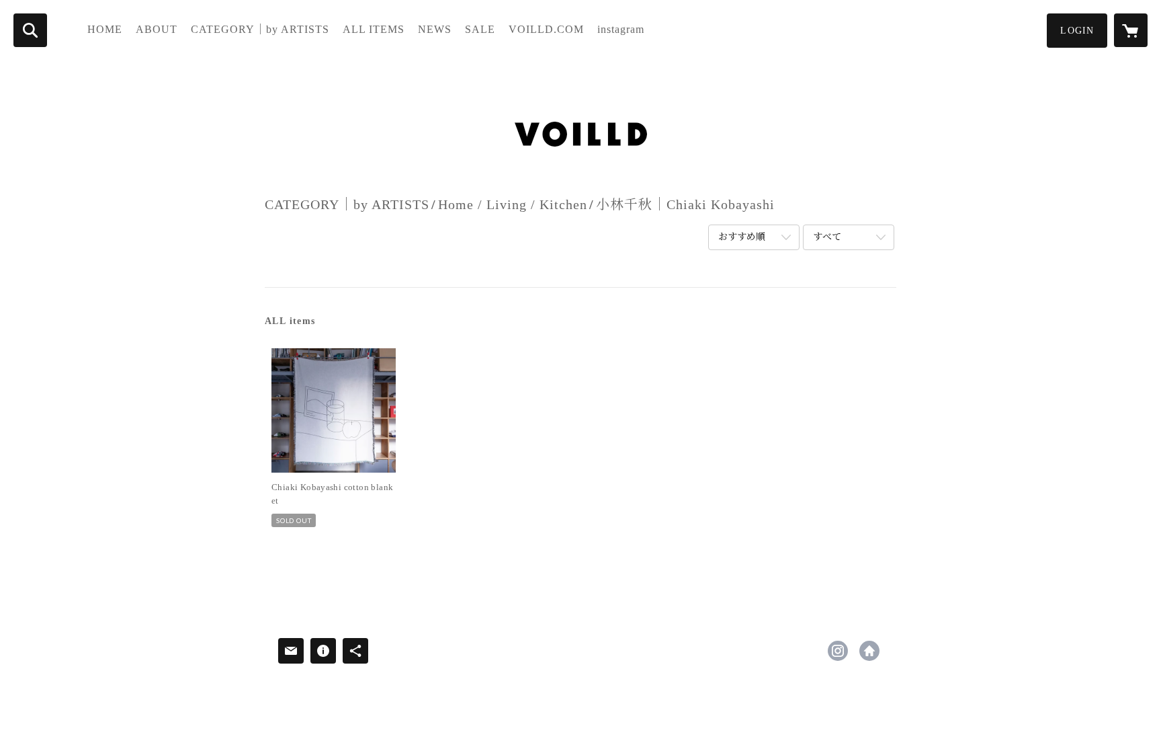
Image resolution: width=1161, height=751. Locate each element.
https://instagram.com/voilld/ (838, 651)
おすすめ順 (741, 237)
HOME (104, 29)
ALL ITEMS (373, 29)
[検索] (30, 30)
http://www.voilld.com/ (869, 651)
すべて (827, 237)
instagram (620, 29)
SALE (480, 29)
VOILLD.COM (546, 29)
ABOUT (156, 29)
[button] (1077, 30)
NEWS (435, 29)
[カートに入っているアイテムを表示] (1131, 30)
